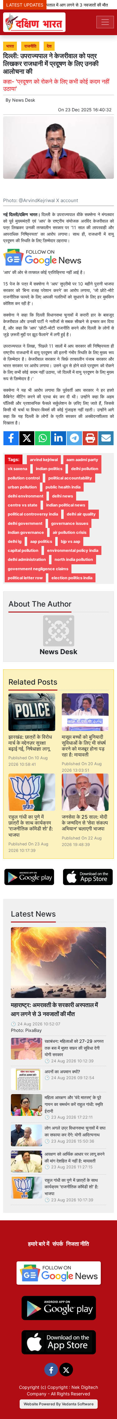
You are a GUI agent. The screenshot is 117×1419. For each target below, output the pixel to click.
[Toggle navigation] (105, 22)
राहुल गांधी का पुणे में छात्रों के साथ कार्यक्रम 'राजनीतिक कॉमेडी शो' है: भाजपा (30, 826)
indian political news (65, 505)
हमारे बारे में (38, 1244)
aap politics (41, 541)
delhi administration (27, 559)
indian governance (26, 532)
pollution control (24, 478)
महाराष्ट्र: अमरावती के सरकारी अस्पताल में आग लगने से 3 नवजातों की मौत (54, 1009)
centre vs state (22, 505)
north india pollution (74, 559)
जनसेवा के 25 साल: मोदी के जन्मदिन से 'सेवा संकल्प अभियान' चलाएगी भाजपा (85, 823)
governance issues (69, 523)
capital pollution (23, 550)
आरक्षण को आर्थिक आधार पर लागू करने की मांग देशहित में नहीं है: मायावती (75, 1157)
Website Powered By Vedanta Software (59, 1404)
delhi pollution (84, 468)
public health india (63, 487)
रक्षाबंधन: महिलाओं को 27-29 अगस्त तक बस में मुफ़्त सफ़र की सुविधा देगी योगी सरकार (74, 1047)
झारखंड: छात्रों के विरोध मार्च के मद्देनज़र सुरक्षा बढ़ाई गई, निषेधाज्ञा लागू (30, 743)
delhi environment (25, 496)
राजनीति (30, 46)
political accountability (70, 478)
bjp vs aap (70, 541)
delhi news (62, 496)
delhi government (25, 523)
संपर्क (57, 1244)
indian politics (49, 468)
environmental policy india (72, 550)
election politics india (71, 577)
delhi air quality (81, 514)
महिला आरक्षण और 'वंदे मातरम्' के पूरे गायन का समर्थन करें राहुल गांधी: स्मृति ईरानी (74, 1104)
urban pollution (22, 487)
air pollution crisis (69, 532)
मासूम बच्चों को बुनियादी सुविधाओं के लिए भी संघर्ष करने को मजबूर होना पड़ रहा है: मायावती (84, 746)
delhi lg (15, 541)
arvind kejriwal (44, 459)
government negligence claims (38, 568)
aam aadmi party (82, 459)
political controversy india (33, 514)
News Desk (23, 100)
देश (49, 46)
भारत (10, 46)
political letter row (25, 577)
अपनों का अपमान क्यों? (62, 1071)
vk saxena (17, 468)
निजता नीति (77, 1244)
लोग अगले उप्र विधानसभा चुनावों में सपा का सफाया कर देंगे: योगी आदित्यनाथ (75, 1131)
